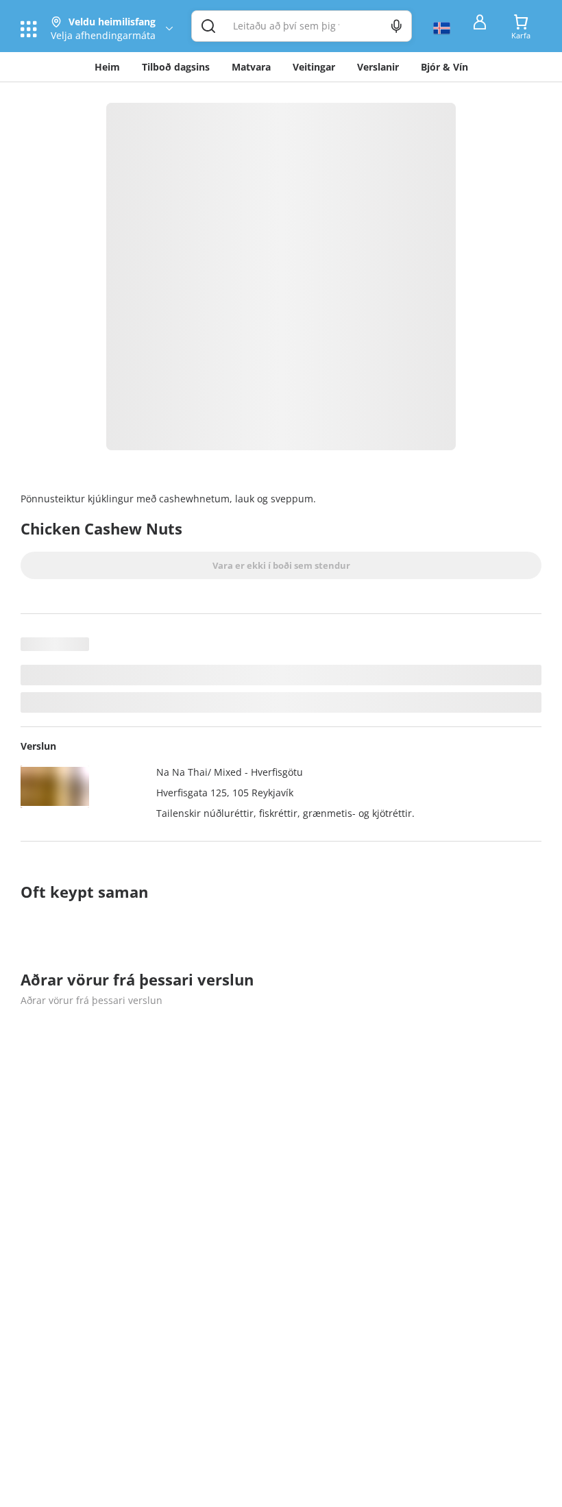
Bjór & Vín (444, 66)
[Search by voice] (396, 26)
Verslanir (378, 66)
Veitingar (314, 66)
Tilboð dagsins (176, 66)
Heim (107, 66)
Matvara (251, 66)
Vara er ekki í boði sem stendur (281, 565)
